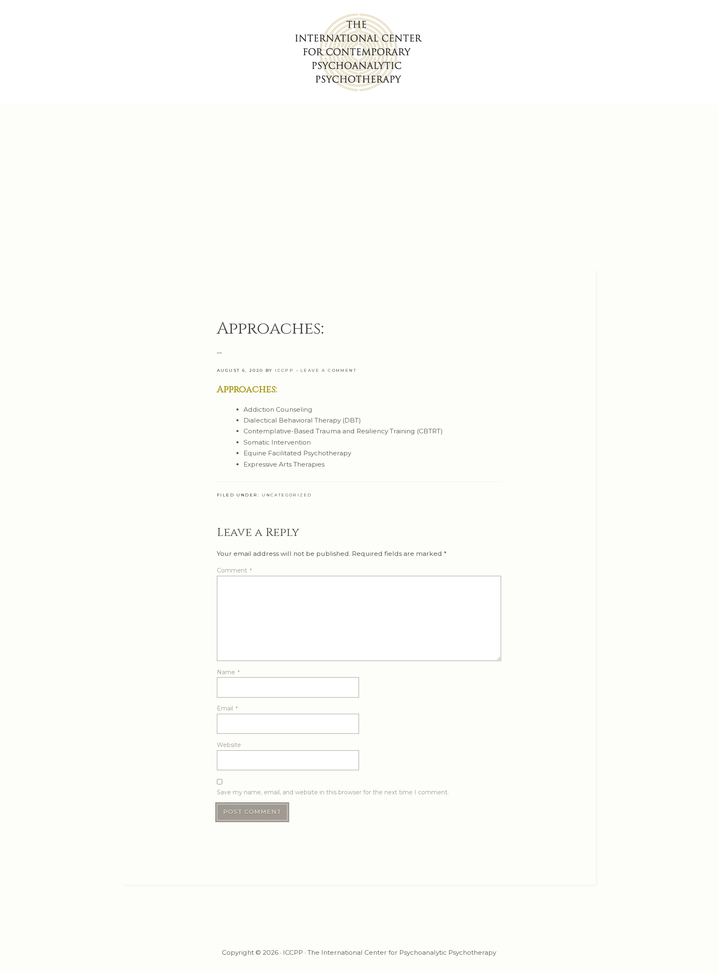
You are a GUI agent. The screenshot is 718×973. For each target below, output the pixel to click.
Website (229, 745)
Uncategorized (287, 495)
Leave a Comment (328, 370)
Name (228, 672)
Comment (234, 570)
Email (227, 708)
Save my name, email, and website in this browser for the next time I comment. (333, 792)
